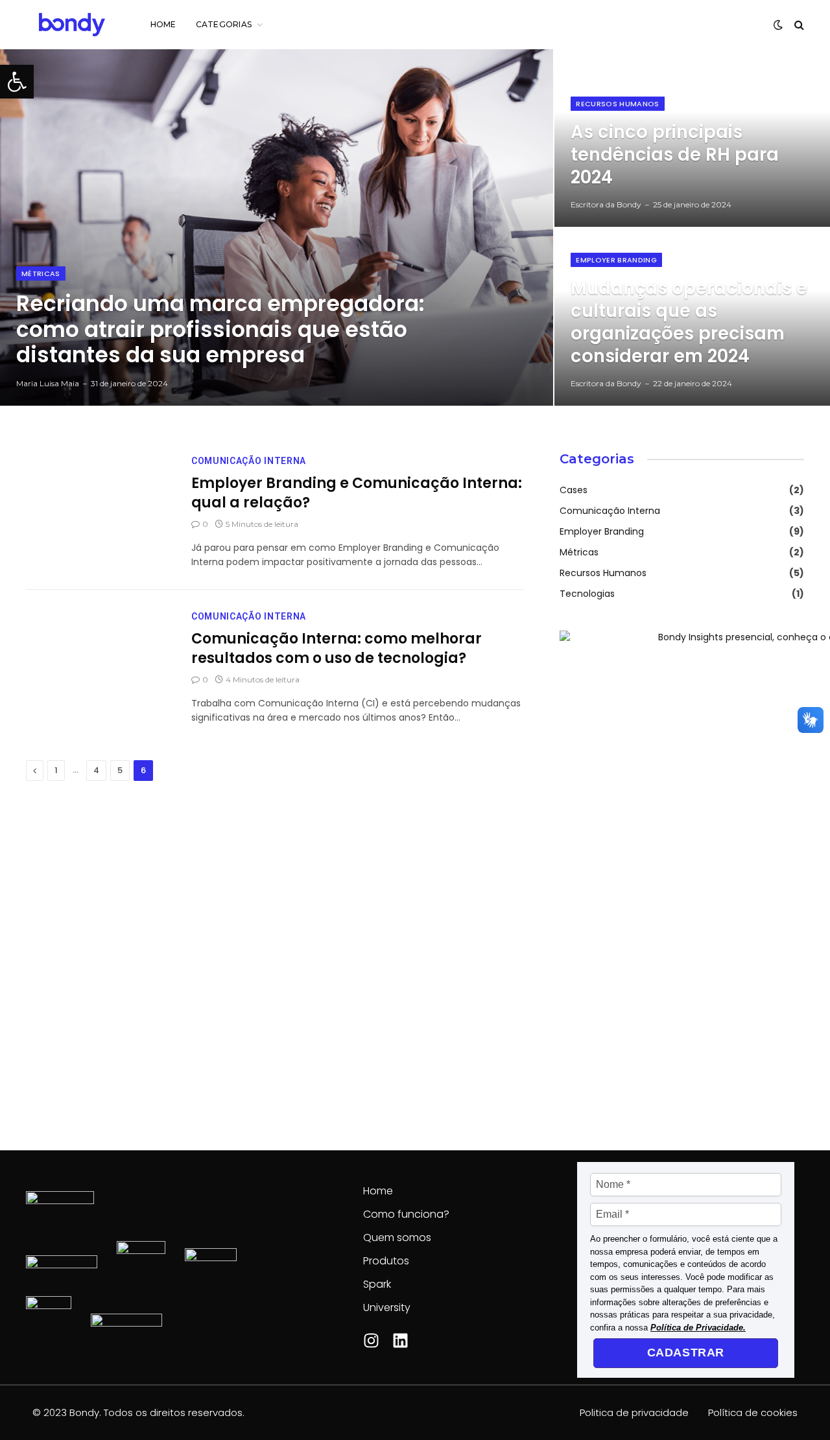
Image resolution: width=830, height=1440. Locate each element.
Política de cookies (753, 1412)
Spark (377, 1284)
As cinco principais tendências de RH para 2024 (675, 155)
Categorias (224, 24)
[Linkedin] (400, 1340)
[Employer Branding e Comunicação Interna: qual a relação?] (100, 500)
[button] (17, 82)
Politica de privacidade (634, 1412)
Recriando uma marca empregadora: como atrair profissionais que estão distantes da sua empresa (220, 329)
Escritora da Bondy (606, 204)
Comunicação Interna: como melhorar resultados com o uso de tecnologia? (336, 648)
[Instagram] (371, 1340)
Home (163, 24)
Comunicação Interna (248, 461)
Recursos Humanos (617, 104)
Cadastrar (685, 1352)
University (386, 1307)
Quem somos (397, 1237)
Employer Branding (616, 260)
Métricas (40, 273)
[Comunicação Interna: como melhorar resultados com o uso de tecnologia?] (100, 656)
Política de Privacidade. (698, 1327)
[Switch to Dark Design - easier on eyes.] (778, 24)
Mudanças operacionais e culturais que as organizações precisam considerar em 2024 (689, 322)
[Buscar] (798, 25)
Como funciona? (406, 1214)
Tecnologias (587, 593)
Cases (573, 489)
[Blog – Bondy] (72, 24)
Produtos (386, 1260)
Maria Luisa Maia (47, 383)
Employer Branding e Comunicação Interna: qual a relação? (356, 493)
